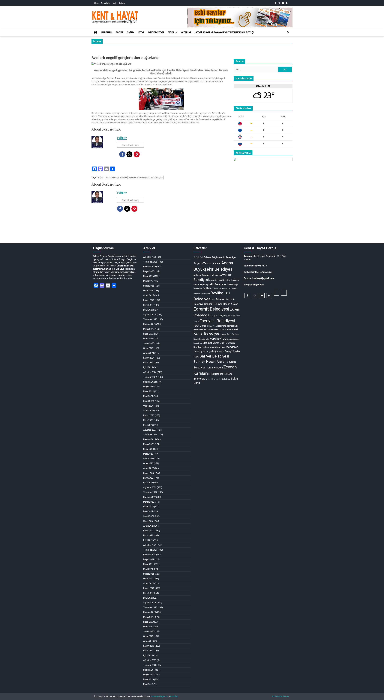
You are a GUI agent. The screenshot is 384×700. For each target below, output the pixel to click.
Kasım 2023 (148, 415)
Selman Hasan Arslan (210, 362)
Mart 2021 (148, 569)
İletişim (122, 3)
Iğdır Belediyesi (226, 325)
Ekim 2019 (148, 650)
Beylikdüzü (208, 288)
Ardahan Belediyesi (211, 275)
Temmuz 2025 (150, 319)
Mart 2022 (148, 511)
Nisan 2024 (148, 391)
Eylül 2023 (148, 425)
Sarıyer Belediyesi (214, 356)
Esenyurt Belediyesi (217, 320)
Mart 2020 (148, 626)
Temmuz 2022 (150, 492)
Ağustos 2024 (149, 372)
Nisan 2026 (148, 276)
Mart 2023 (148, 454)
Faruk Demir (200, 325)
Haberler (106, 32)
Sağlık (130, 32)
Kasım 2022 (148, 473)
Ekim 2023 (148, 420)
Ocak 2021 (148, 578)
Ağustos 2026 (149, 257)
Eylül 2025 (148, 310)
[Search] (288, 32)
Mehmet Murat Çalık (214, 342)
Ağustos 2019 (149, 660)
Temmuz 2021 (150, 550)
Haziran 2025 (149, 324)
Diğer (171, 32)
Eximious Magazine (159, 696)
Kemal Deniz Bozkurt (230, 334)
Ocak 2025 (148, 348)
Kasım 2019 (148, 646)
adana (198, 257)
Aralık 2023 (148, 410)
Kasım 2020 (148, 588)
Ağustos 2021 (149, 545)
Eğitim (119, 32)
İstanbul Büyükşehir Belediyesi (218, 379)
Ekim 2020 (148, 593)
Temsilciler (105, 3)
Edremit (220, 299)
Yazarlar (186, 32)
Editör (122, 137)
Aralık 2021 (148, 526)
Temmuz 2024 (150, 377)
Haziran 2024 (149, 382)
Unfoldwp (174, 696)
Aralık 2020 (148, 583)
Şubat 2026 (148, 286)
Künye (96, 3)
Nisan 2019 (148, 679)
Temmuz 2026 (150, 262)
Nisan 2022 (148, 506)
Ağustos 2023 (149, 430)
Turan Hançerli (215, 367)
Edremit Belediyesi (211, 309)
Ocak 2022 (148, 521)
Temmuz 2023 (150, 434)
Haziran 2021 (149, 554)
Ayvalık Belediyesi (216, 284)
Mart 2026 (148, 281)
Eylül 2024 (148, 367)
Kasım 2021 (148, 530)
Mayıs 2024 (148, 386)
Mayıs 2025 (148, 329)
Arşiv (114, 3)
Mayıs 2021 (148, 559)
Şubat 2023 (148, 458)
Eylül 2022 (148, 482)
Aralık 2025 (148, 295)
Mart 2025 (148, 338)
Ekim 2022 (148, 478)
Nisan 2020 (148, 622)
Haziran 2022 (149, 497)
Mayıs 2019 (148, 674)
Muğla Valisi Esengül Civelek (226, 351)
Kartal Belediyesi (207, 333)
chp (213, 299)
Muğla (209, 351)
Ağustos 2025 (149, 314)
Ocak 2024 (148, 406)
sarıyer (196, 357)
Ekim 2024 (148, 362)
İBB (208, 374)
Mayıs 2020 (148, 617)
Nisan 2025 (148, 334)
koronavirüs (218, 338)
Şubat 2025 (148, 343)
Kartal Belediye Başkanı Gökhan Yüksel (221, 329)
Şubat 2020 (148, 631)
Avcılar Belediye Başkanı (116, 177)
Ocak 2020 (148, 636)
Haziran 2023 (149, 439)
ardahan (197, 275)
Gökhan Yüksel (212, 326)
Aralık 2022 (148, 468)
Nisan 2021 (148, 564)
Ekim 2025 (148, 305)
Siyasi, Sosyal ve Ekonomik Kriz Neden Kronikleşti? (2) (225, 32)
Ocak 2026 (148, 290)
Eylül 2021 (148, 540)
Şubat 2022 (148, 516)
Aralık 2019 (148, 641)
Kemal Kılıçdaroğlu (201, 339)
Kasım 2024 (148, 358)
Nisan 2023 (148, 449)
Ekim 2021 (148, 535)
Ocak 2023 (148, 463)
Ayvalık (212, 280)
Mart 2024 (148, 396)
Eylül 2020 (148, 598)
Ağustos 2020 (149, 602)
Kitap (141, 32)
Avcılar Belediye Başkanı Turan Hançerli (146, 177)
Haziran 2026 (149, 266)
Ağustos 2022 (149, 487)
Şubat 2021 (148, 574)
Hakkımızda (277, 696)
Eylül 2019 (148, 655)
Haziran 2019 (149, 670)
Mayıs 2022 (148, 502)
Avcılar (101, 177)
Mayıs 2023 (148, 444)
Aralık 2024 (148, 353)
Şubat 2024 (148, 401)
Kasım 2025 (148, 300)
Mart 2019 (148, 684)
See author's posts (130, 145)
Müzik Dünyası (156, 32)
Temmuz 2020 (150, 607)
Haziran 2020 (149, 612)
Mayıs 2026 (148, 271)
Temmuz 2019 (150, 665)
